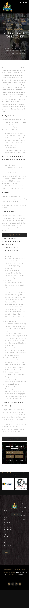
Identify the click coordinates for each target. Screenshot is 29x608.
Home (23, 504)
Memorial (23, 512)
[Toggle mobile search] (23, 2)
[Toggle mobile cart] (20, 2)
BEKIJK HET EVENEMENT (14, 461)
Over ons (23, 521)
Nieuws (23, 515)
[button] (3, 484)
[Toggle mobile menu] (26, 2)
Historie (23, 508)
